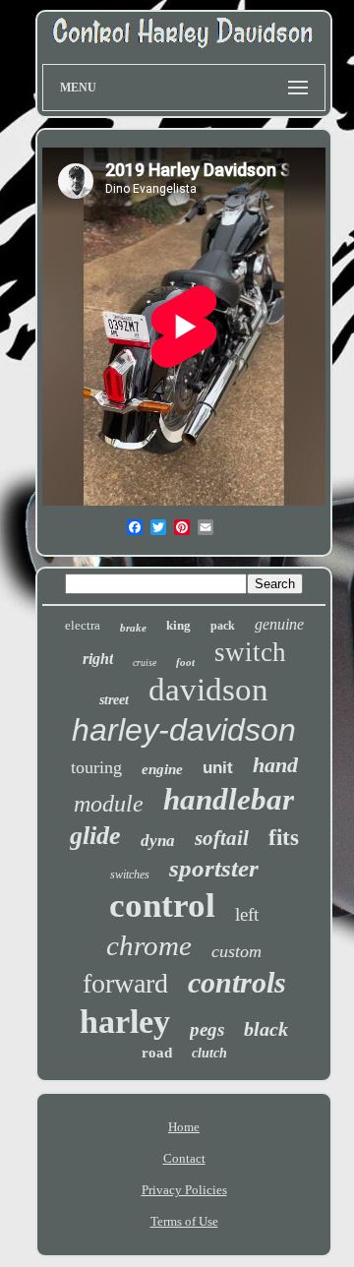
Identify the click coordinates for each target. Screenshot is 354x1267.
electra (82, 625)
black (266, 1029)
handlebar (228, 799)
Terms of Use (184, 1221)
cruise (144, 662)
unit (218, 767)
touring (96, 767)
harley (125, 1021)
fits (283, 837)
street (114, 700)
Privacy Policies (184, 1189)
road (157, 1052)
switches (129, 874)
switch (250, 652)
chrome (149, 945)
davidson (208, 689)
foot (185, 662)
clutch (209, 1053)
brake (133, 628)
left (247, 914)
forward (125, 983)
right (98, 658)
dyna (158, 840)
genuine (279, 624)
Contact (184, 1158)
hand (275, 765)
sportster (214, 868)
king (178, 625)
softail (222, 838)
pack (222, 626)
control (162, 905)
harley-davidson (184, 730)
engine (162, 769)
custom (236, 951)
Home (184, 1126)
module (109, 803)
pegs (207, 1029)
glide (95, 835)
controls (237, 982)
